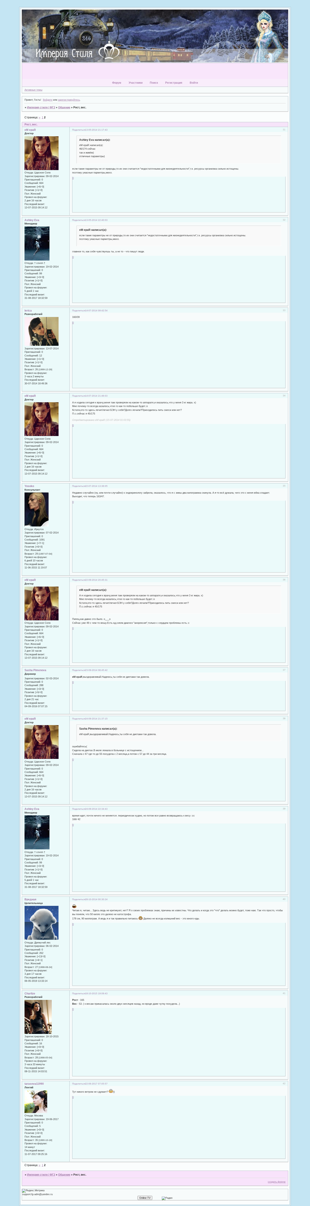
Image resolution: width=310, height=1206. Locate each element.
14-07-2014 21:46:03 (96, 396)
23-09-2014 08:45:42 (96, 670)
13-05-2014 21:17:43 (96, 130)
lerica (28, 310)
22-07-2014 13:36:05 (96, 486)
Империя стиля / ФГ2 (41, 107)
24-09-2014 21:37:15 (96, 718)
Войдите (47, 99)
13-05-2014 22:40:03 (96, 220)
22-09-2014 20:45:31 (96, 580)
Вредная (30, 899)
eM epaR (30, 130)
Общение (64, 107)
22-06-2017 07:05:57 (96, 1083)
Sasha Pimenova (35, 670)
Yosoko (29, 486)
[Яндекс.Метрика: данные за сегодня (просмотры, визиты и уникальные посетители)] (33, 1191)
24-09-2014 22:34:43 (96, 809)
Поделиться (78, 130)
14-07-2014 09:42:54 (96, 310)
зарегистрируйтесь (69, 99)
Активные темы (33, 89)
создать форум (276, 1181)
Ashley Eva (32, 220)
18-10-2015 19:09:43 (96, 993)
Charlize (30, 993)
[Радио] (167, 1198)
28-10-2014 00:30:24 (96, 899)
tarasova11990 (34, 1083)
